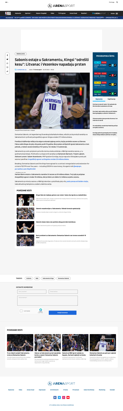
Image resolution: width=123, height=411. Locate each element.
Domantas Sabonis (63, 278)
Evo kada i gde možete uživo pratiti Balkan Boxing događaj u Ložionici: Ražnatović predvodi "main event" (61, 18)
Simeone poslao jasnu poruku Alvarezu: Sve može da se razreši (105, 119)
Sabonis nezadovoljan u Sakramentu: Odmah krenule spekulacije (58, 209)
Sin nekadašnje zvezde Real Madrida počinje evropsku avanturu (105, 126)
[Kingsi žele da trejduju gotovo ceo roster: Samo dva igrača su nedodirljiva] (25, 200)
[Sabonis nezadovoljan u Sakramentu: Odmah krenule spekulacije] (25, 213)
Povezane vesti (24, 191)
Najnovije (99, 99)
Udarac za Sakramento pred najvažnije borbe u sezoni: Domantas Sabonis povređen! (48, 355)
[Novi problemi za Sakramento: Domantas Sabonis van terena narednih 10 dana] (25, 240)
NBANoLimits (21, 54)
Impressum (42, 390)
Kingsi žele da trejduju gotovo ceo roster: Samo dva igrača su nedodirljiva (61, 195)
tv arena (53, 405)
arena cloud (73, 13)
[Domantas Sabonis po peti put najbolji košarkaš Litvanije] (103, 342)
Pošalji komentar (62, 313)
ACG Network (54, 390)
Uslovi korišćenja (89, 390)
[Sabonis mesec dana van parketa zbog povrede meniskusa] (25, 227)
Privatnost (76, 390)
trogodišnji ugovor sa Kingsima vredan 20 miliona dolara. (48, 159)
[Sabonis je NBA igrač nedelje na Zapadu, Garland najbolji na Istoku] (75, 342)
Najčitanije (111, 99)
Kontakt (112, 390)
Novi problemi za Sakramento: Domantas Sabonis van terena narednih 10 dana (61, 236)
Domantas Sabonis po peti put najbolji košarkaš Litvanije (103, 354)
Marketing (102, 390)
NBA (37, 278)
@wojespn (77, 166)
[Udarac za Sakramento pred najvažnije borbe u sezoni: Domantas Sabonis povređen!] (48, 342)
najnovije (18, 13)
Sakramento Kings (48, 278)
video (52, 13)
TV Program (62, 13)
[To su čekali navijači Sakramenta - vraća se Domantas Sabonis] (20, 342)
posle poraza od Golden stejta (77, 181)
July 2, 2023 (23, 172)
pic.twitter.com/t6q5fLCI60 (25, 169)
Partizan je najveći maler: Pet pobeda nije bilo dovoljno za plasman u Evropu (104, 105)
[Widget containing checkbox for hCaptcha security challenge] (31, 311)
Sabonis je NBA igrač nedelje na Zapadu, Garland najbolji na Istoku (74, 354)
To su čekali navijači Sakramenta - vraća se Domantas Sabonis (18, 354)
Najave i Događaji (41, 13)
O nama (65, 390)
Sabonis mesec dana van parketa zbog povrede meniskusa (55, 222)
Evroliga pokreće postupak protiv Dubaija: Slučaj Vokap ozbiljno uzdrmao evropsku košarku (105, 134)
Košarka (28, 278)
